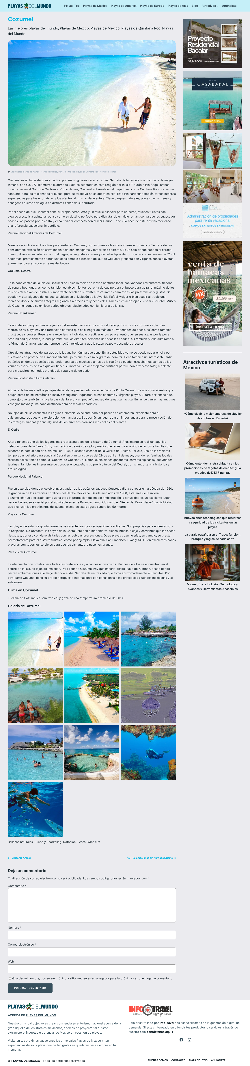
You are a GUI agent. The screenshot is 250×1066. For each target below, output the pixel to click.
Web (11, 961)
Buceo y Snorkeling (48, 842)
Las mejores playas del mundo (33, 28)
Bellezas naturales (20, 842)
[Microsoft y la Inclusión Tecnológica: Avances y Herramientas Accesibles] (212, 563)
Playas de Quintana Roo (140, 28)
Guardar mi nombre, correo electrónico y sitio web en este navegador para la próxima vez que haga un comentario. (92, 978)
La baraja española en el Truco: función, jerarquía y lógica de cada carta (212, 537)
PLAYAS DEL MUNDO (41, 1015)
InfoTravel (167, 1023)
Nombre (14, 927)
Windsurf (93, 842)
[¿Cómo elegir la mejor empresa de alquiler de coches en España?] (212, 392)
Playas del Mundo (108, 172)
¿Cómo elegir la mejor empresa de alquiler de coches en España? (213, 416)
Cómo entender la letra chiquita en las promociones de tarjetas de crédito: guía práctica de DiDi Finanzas (212, 468)
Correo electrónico (22, 944)
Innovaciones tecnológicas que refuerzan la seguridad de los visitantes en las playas (213, 522)
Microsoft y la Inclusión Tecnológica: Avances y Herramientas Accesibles (212, 586)
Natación (69, 842)
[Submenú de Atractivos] (218, 6)
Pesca (81, 842)
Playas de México (74, 28)
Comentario (17, 886)
